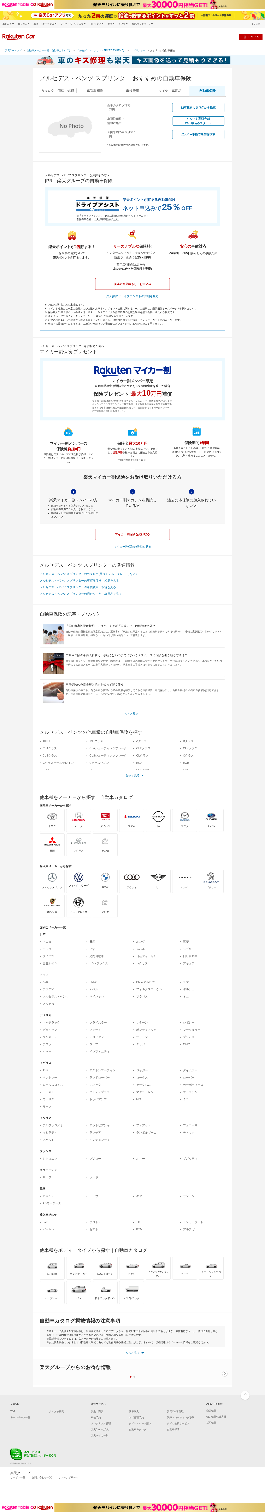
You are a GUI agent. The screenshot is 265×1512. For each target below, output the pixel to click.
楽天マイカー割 (99, 1435)
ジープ (93, 1044)
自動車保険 (173, 1429)
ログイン (253, 37)
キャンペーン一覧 (20, 1417)
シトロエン (50, 1158)
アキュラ (189, 963)
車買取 (95, 90)
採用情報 (211, 1422)
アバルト (48, 1139)
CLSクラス (50, 755)
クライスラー (98, 1022)
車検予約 (96, 1417)
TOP (12, 1411)
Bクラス (188, 741)
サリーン (142, 1037)
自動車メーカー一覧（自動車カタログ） (49, 50)
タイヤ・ (170, 90)
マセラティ (50, 1132)
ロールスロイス (53, 1084)
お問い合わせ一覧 (42, 1477)
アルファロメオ (53, 1125)
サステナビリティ (68, 1477)
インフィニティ (99, 1051)
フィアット (143, 1125)
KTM (139, 1229)
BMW (92, 982)
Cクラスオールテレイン (58, 762)
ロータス (142, 1077)
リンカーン (50, 1037)
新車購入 (134, 1411)
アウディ (48, 989)
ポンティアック (146, 1029)
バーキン (48, 1229)
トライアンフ (98, 1099)
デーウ (93, 1196)
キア (139, 1196)
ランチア (95, 1132)
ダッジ (140, 1044)
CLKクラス (190, 748)
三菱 (186, 941)
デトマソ (189, 1132)
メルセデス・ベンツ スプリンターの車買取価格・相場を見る (79, 580)
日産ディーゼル (146, 956)
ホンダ (140, 941)
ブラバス (142, 996)
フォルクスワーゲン (149, 989)
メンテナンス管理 (101, 1423)
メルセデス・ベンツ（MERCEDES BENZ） (101, 50)
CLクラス (142, 755)
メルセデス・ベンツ (56, 996)
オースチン (190, 1092)
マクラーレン (145, 1092)
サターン (142, 1022)
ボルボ (93, 1177)
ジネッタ (95, 1084)
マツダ (47, 949)
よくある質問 (56, 1411)
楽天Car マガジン (101, 1429)
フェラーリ (190, 1125)
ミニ (186, 996)
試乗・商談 (97, 1411)
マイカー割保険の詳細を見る (132, 546)
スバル (140, 949)
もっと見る (131, 713)
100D (46, 741)
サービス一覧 (17, 1477)
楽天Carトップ (13, 50)
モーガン (48, 1092)
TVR (45, 1070)
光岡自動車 (96, 956)
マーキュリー (191, 1029)
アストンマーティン (102, 1070)
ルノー (140, 1158)
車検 (132, 90)
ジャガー (142, 1070)
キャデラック (51, 1022)
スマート (189, 982)
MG (138, 1099)
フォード (95, 1029)
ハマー (47, 1051)
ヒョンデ (48, 1196)
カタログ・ (57, 90)
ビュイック (50, 1029)
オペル (93, 989)
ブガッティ (190, 1158)
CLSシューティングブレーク (108, 755)
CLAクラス (50, 748)
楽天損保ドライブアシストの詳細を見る (132, 296)
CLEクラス (143, 748)
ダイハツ (48, 956)
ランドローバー (99, 1077)
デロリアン (96, 1037)
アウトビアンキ (99, 1125)
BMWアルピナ (145, 982)
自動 (207, 90)
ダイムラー (190, 1070)
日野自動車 (190, 956)
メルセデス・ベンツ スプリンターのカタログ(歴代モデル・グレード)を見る (89, 574)
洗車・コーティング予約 (180, 1417)
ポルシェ (189, 989)
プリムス (189, 1037)
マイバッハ (96, 996)
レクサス (142, 963)
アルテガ (48, 1003)
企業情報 (211, 1410)
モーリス (48, 1099)
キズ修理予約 (136, 1417)
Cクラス (188, 755)
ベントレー (50, 1077)
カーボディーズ (193, 1084)
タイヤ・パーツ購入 (140, 1423)
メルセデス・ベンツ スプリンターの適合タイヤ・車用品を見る (81, 593)
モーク (47, 1106)
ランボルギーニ (146, 1132)
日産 (92, 941)
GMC (186, 1044)
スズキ (187, 949)
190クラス (96, 741)
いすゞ (93, 949)
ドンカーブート (193, 1222)
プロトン (95, 1222)
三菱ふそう (50, 963)
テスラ (47, 1044)
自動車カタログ (137, 1429)
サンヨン (189, 1196)
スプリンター (138, 50)
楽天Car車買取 (175, 1411)
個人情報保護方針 (216, 1416)
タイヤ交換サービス (178, 1423)
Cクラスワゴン (99, 762)
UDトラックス (98, 963)
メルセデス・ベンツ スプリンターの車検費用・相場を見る (78, 587)
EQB (186, 762)
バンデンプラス (99, 1092)
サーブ (47, 1177)
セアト (93, 1229)
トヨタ (47, 941)
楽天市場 (255, 23)
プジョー (95, 1158)
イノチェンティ (99, 1139)
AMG (46, 982)
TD (138, 1222)
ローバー (189, 1077)
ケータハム (143, 1084)
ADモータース (52, 1203)
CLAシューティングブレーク (108, 748)
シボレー (189, 1022)
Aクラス (141, 741)
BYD (45, 1222)
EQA (139, 762)
